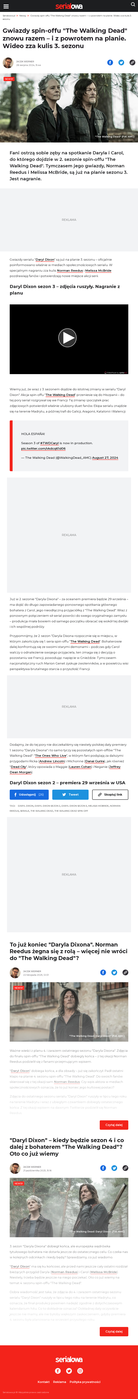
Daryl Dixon (45, 259)
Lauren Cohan (80, 767)
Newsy (22, 15)
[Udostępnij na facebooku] (110, 63)
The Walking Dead (60, 395)
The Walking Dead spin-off (71, 810)
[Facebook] (57, 1371)
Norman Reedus (70, 270)
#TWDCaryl (49, 443)
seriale (24, 810)
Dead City (18, 767)
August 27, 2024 (105, 457)
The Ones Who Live (50, 755)
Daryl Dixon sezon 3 (74, 805)
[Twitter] (69, 1371)
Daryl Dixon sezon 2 (47, 805)
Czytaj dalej (114, 1125)
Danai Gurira (94, 761)
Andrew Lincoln (51, 761)
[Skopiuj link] (132, 63)
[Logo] (69, 1359)
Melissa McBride (98, 270)
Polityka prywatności (85, 1382)
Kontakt (44, 1382)
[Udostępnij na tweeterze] (121, 63)
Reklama (59, 1382)
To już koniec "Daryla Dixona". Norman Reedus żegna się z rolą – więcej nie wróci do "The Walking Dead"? (69, 951)
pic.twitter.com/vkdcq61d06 (43, 448)
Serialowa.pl (9, 15)
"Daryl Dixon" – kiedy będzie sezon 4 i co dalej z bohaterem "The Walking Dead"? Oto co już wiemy (67, 1147)
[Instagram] (80, 1371)
